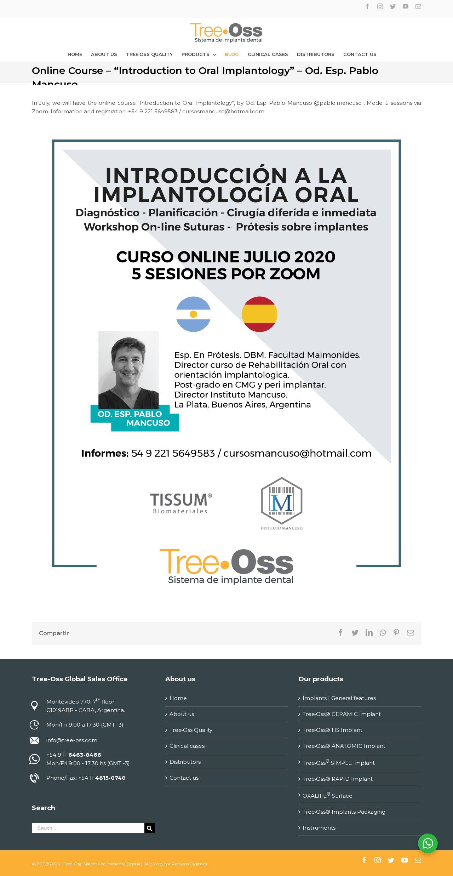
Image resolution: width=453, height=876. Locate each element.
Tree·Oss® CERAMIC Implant (342, 714)
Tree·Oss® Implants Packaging (344, 811)
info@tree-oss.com (71, 740)
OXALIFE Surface (327, 795)
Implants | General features (339, 698)
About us (182, 714)
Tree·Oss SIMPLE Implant (339, 762)
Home (178, 698)
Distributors (185, 761)
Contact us (184, 777)
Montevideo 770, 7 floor (80, 701)
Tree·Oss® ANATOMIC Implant (344, 746)
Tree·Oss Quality (191, 730)
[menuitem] (75, 54)
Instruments (319, 827)
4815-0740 (110, 777)
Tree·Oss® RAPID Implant (338, 778)
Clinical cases (187, 746)
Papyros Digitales (189, 863)
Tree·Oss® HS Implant (332, 730)
